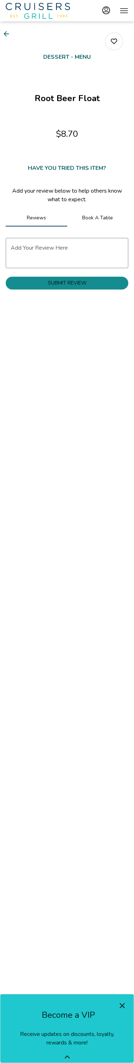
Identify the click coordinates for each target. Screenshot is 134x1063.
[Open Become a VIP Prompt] (67, 1057)
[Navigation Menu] (124, 11)
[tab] (36, 217)
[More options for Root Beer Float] (114, 41)
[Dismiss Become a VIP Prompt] (122, 1005)
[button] (8, 34)
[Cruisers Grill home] (38, 11)
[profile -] (106, 10)
